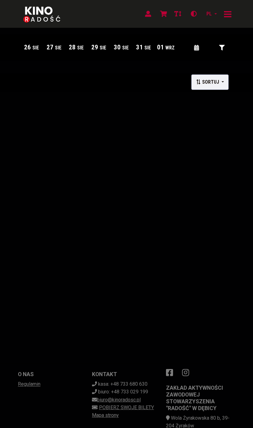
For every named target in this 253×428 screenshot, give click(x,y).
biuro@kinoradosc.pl (119, 400)
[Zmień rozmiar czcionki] (178, 14)
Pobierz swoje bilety (126, 407)
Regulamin (29, 384)
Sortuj (210, 82)
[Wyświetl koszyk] (163, 13)
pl (209, 14)
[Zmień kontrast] (194, 14)
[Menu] (227, 13)
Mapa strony (105, 415)
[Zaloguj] (148, 14)
